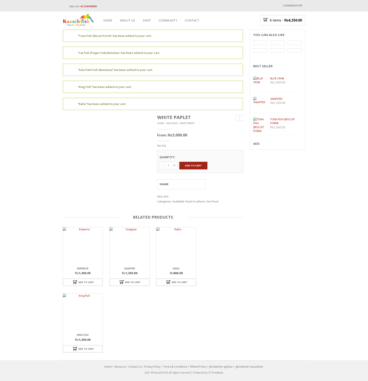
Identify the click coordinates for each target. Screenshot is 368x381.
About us (127, 20)
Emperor (82, 268)
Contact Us (134, 366)
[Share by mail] (199, 184)
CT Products (215, 372)
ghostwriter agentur (221, 366)
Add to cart (193, 165)
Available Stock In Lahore (188, 201)
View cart (153, 36)
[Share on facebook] (176, 184)
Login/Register (292, 5)
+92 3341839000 (88, 6)
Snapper (129, 268)
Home (107, 20)
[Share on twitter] (184, 184)
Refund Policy (198, 366)
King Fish (83, 335)
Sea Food (172, 123)
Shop (147, 20)
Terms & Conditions (175, 366)
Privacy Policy (152, 366)
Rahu (176, 268)
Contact (192, 20)
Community (167, 20)
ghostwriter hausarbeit (249, 366)
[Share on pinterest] (192, 184)
